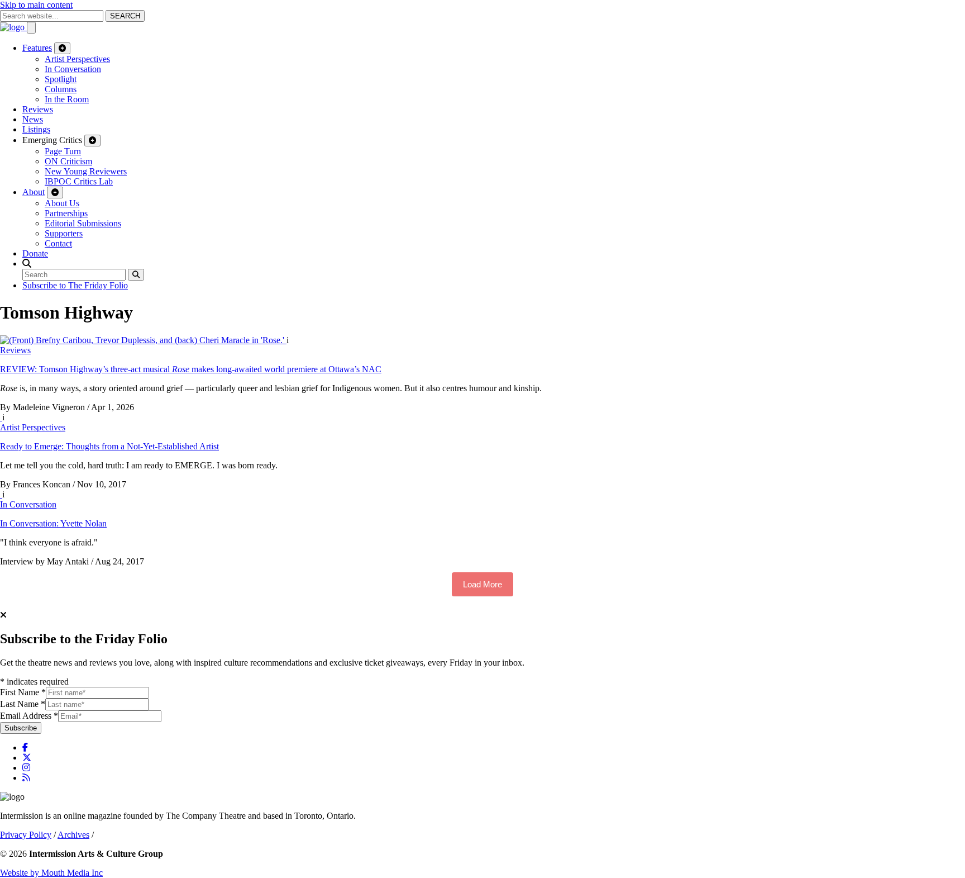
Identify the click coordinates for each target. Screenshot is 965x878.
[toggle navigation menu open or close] (31, 28)
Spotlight (61, 79)
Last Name (22, 704)
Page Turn (63, 151)
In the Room (67, 99)
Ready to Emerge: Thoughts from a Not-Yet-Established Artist (109, 446)
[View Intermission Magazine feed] (26, 777)
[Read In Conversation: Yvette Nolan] (1, 494)
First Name (23, 692)
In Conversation (73, 69)
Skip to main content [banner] (36, 5)
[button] (26, 263)
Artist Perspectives (77, 59)
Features (37, 48)
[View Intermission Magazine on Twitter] (26, 757)
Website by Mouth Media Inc (51, 872)
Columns (61, 89)
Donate (35, 253)
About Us (62, 203)
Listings (36, 129)
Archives (73, 834)
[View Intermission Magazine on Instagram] (26, 767)
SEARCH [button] (125, 16)
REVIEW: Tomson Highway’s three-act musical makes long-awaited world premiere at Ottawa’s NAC (190, 369)
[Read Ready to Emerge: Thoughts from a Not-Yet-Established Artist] (1, 417)
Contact (58, 243)
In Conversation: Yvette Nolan (53, 523)
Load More (482, 584)
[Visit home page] (13, 27)
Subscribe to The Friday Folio (75, 285)
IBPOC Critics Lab (79, 181)
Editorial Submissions (83, 223)
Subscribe (20, 728)
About (33, 192)
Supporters (64, 233)
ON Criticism (68, 161)
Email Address (29, 715)
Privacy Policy (25, 834)
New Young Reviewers (86, 171)
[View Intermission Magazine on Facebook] (25, 747)
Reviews (37, 109)
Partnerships (66, 213)
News (32, 119)
